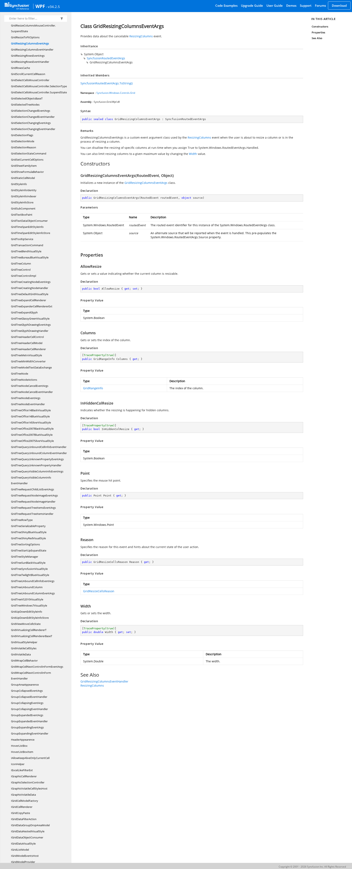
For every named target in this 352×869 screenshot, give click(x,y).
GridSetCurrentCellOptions (27, 159)
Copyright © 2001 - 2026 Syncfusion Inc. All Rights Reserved (312, 866)
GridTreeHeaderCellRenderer (28, 349)
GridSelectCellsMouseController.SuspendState (39, 92)
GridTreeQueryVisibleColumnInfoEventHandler (31, 480)
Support (305, 5)
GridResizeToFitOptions (25, 37)
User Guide (274, 5)
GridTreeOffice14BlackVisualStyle (31, 410)
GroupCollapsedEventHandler (29, 697)
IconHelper (17, 764)
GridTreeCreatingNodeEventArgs (31, 282)
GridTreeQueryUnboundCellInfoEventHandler (38, 447)
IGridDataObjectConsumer (27, 837)
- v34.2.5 (53, 6)
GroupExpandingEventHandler (29, 733)
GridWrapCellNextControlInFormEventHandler (31, 675)
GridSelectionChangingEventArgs (31, 123)
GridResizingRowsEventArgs (28, 55)
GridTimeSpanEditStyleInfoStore (30, 233)
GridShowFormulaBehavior (27, 172)
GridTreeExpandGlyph (24, 312)
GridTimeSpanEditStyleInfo (27, 227)
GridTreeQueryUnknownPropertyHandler (36, 465)
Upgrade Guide (252, 5)
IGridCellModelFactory (24, 801)
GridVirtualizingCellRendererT (28, 630)
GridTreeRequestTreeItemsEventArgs (33, 507)
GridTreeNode (19, 373)
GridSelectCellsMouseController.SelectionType (39, 86)
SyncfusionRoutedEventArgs (106, 58)
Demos (291, 5)
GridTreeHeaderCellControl (27, 337)
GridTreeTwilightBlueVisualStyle (30, 575)
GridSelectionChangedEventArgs (30, 110)
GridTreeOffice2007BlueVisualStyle (32, 435)
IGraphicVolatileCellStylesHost (29, 788)
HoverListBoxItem (22, 752)
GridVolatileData (21, 654)
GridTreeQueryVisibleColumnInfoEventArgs (37, 471)
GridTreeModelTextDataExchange (31, 367)
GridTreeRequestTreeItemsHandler (32, 514)
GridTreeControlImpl (23, 276)
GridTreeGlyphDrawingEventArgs (31, 324)
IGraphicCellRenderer (24, 776)
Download (339, 5)
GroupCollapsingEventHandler (29, 709)
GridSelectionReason (23, 147)
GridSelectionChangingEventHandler (33, 129)
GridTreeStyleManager (24, 556)
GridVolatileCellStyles (23, 648)
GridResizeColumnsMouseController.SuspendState (33, 28)
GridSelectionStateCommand (28, 153)
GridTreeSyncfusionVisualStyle (29, 569)
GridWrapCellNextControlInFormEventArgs (37, 666)
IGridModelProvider (23, 862)
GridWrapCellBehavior (24, 660)
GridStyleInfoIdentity (23, 190)
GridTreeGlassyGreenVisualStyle (30, 318)
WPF (40, 6)
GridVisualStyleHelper (24, 642)
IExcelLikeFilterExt (22, 770)
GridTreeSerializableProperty (28, 526)
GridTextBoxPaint (21, 214)
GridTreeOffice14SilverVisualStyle (31, 422)
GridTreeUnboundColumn (27, 587)
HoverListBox (19, 746)
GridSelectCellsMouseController (30, 80)
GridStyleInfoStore (22, 202)
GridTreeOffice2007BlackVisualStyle (32, 428)
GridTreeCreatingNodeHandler (29, 288)
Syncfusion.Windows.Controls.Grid (115, 93)
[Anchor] (78, 163)
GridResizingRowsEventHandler (30, 62)
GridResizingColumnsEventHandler (32, 49)
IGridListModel (20, 849)
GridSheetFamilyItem (24, 166)
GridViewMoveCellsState (26, 624)
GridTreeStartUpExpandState (28, 550)
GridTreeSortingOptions (25, 544)
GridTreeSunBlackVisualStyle (28, 563)
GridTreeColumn (21, 263)
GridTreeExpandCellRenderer (28, 300)
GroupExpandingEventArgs (27, 727)
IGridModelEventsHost (25, 856)
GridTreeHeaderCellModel (26, 343)
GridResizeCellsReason (98, 591)
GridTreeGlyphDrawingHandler (29, 331)
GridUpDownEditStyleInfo (26, 611)
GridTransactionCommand (27, 245)
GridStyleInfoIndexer (23, 196)
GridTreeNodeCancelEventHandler (32, 392)
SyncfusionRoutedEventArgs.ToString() (106, 83)
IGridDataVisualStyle (23, 843)
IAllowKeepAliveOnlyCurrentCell (30, 758)
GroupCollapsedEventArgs (27, 691)
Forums (320, 5)
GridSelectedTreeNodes (25, 104)
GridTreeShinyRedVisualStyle (28, 538)
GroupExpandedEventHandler (29, 721)
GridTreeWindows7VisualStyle (29, 605)
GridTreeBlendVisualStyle (26, 251)
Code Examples (226, 5)
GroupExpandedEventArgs (27, 715)
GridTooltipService (22, 239)
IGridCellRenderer (21, 807)
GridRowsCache (20, 68)
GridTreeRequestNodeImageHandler (33, 501)
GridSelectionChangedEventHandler (33, 117)
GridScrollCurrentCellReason (28, 74)
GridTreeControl (21, 269)
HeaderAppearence (22, 739)
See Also (317, 38)
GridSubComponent (23, 208)
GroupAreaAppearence (25, 684)
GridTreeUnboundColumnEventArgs (33, 593)
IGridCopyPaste (20, 813)
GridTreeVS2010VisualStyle (27, 599)
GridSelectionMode (22, 141)
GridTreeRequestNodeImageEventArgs (34, 495)
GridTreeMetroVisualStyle (26, 355)
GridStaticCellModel (23, 178)
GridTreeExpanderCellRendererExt (31, 306)
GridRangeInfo (93, 388)
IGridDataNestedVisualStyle (27, 831)
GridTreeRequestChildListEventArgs (32, 489)
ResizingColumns (141, 36)
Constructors (320, 26)
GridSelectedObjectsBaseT (27, 98)
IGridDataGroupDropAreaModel (30, 825)
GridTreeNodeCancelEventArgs (29, 386)
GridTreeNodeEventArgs (25, 398)
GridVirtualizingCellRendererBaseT (31, 636)
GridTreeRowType (22, 520)
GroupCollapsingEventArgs (27, 703)
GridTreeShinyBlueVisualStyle (28, 532)
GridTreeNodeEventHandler (28, 404)
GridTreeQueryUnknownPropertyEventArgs (37, 459)
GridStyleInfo (19, 184)
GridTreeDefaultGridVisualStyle (29, 294)
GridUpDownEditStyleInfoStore (30, 618)
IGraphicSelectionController (27, 782)
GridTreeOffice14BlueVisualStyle (30, 416)
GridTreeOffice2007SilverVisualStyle (32, 441)
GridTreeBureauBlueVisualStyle (29, 257)
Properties (318, 32)
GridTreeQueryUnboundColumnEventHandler (39, 453)
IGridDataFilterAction (23, 819)
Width (193, 154)
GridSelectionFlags (22, 135)
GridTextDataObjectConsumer (29, 221)
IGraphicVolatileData (23, 794)
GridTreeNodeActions (24, 380)
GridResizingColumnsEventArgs (30, 43)
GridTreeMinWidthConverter (28, 361)
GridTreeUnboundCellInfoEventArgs (32, 581)
